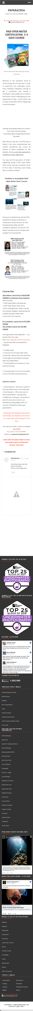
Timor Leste (5, 725)
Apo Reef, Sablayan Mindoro (10, 744)
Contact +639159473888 (10, 994)
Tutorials (4, 987)
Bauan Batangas (6, 748)
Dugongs (4, 926)
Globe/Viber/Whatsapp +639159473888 (17, 20)
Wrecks (4, 967)
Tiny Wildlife (5, 955)
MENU (29, 2)
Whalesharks (5, 963)
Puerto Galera (6, 801)
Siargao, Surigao (6, 809)
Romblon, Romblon (7, 805)
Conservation (6, 980)
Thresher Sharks (6, 951)
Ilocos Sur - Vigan (6, 772)
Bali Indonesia (6, 696)
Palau (3, 709)
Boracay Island (6, 756)
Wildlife (4, 990)
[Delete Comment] (28, 459)
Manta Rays (5, 930)
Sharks (4, 947)
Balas (13, 472)
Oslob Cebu (5, 797)
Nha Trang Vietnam (7, 704)
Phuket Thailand (6, 713)
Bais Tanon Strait (6, 760)
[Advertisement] (16, 538)
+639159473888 (20, 432)
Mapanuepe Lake (7, 789)
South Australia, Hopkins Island (10, 721)
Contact (12, 432)
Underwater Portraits (22, 987)
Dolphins (4, 922)
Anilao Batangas (6, 736)
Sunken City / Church (7, 942)
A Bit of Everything (7, 971)
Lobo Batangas (6, 776)
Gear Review (19, 980)
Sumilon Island (6, 817)
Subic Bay (4, 813)
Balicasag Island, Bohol (8, 752)
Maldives (4, 700)
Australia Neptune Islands (9, 692)
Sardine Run (5, 934)
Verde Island (5, 825)
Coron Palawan (6, 764)
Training (4, 983)
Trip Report (19, 983)
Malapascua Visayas (7, 780)
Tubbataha (5, 821)
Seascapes (5, 938)
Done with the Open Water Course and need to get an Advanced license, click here (16, 442)
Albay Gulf (5, 740)
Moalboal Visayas (7, 793)
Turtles (4, 959)
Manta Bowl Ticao (7, 785)
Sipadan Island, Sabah (8, 717)
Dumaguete (5, 768)
